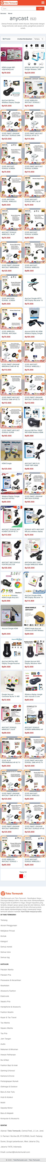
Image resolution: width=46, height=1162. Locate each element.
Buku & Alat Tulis (8, 1092)
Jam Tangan (6, 1039)
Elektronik (5, 996)
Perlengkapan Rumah (9, 1081)
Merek (10, 13)
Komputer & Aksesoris (10, 1118)
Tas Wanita (5, 1023)
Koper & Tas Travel (8, 1017)
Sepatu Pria (5, 1001)
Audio (3, 1044)
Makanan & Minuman (9, 1049)
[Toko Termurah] (12, 893)
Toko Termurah (34, 1160)
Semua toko (6, 952)
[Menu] (42, 2)
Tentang (4, 920)
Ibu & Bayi (5, 1060)
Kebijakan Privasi (8, 931)
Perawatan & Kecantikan (11, 980)
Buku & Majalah (7, 1113)
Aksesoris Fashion (8, 991)
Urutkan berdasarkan (24, 39)
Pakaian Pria (6, 975)
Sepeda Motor (7, 1108)
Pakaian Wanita (7, 969)
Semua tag (5, 957)
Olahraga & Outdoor (9, 1086)
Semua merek (6, 947)
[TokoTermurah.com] (12, 3)
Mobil (3, 1102)
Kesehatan (5, 985)
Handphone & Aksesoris (11, 1007)
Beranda (3, 13)
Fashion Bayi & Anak (9, 1065)
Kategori (4, 941)
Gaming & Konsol (8, 1070)
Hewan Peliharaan (8, 1055)
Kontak (3, 936)
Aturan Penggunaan (9, 925)
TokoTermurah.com (20, 1160)
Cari (40, 8)
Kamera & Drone (7, 1076)
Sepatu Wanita (7, 1028)
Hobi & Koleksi (7, 1097)
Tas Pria (4, 1033)
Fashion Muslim (7, 1012)
